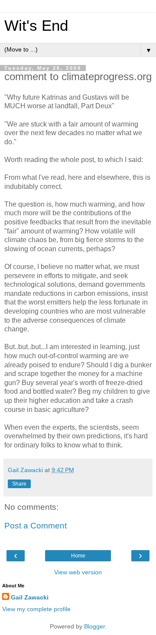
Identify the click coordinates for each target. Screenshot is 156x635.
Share (19, 484)
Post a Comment (35, 525)
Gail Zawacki (30, 597)
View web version (78, 572)
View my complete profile (36, 609)
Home (78, 556)
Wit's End (36, 25)
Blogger (94, 626)
